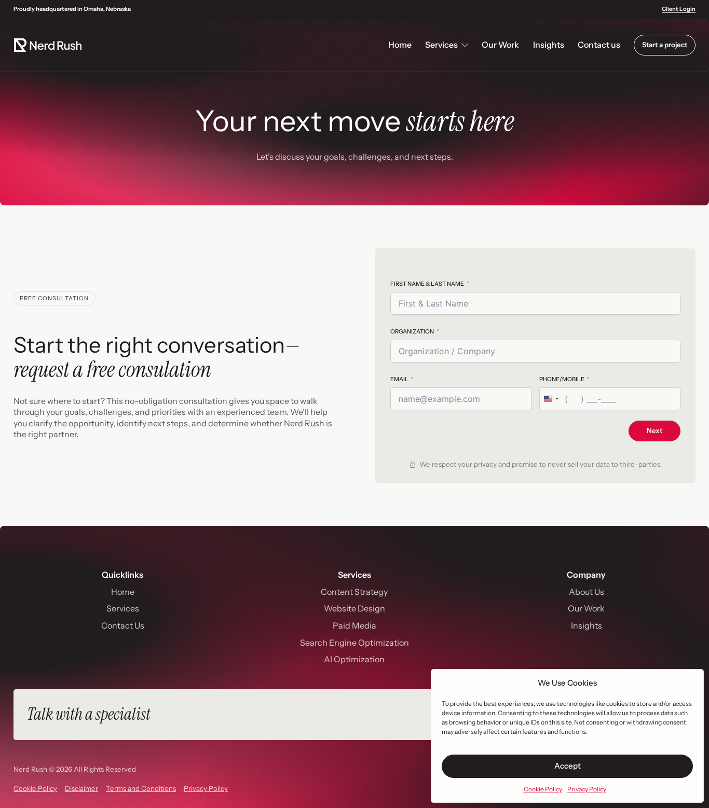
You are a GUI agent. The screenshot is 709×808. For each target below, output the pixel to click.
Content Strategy (354, 592)
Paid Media (354, 625)
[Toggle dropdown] (464, 44)
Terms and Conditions (141, 788)
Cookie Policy (543, 789)
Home (400, 44)
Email (399, 379)
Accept (567, 766)
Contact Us (122, 625)
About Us (586, 592)
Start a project (664, 44)
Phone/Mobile (561, 379)
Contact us (599, 44)
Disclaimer (81, 788)
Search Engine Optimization (354, 642)
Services (122, 608)
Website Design (354, 608)
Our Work (500, 44)
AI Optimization (354, 659)
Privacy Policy (586, 789)
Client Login (679, 9)
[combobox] (551, 399)
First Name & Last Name (427, 283)
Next (654, 430)
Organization (412, 331)
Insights (548, 44)
